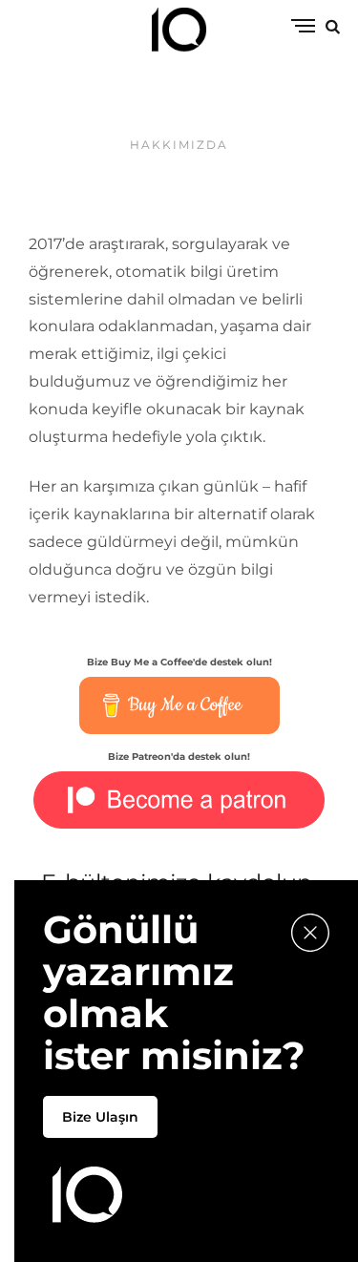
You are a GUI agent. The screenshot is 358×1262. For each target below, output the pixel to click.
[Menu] (303, 27)
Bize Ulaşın (100, 1116)
